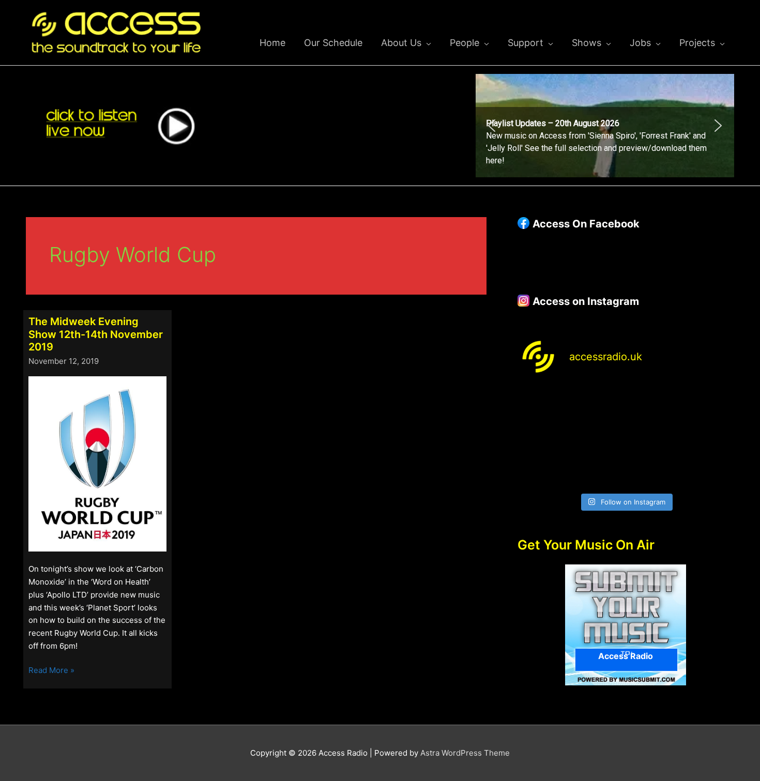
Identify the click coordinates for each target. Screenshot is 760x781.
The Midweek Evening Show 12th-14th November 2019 (95, 334)
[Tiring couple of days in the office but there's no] (598, 470)
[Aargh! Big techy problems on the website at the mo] (598, 404)
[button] (605, 125)
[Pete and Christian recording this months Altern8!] (653, 404)
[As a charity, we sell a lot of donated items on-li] (543, 470)
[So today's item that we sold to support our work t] (653, 437)
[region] (605, 125)
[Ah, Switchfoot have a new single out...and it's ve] (543, 437)
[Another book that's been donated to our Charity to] (598, 437)
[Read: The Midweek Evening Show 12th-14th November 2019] (97, 463)
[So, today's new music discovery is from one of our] (709, 404)
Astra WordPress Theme (465, 753)
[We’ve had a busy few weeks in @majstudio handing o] (543, 404)
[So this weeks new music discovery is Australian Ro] (709, 437)
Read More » (51, 671)
